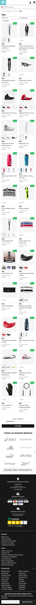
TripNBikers (22, 587)
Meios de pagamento (7, 561)
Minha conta (5, 537)
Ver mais (18, 426)
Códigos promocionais (8, 545)
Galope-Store (5, 583)
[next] (35, 451)
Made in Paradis (23, 571)
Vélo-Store (22, 589)
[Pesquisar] (6, 7)
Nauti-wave (22, 573)
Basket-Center (5, 571)
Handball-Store (5, 585)
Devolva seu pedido (18, 515)
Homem (16, 11)
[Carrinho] (34, 2)
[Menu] (2, 7)
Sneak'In (21, 579)
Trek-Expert (22, 585)
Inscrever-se (27, 602)
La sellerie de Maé (6, 589)
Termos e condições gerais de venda (12, 555)
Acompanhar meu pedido (8, 541)
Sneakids (21, 581)
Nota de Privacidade (7, 565)
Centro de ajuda (6, 539)
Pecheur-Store (23, 575)
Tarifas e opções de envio (8, 563)
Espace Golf (5, 579)
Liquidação (9, 11)
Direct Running (5, 575)
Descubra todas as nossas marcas (18, 470)
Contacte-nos (18, 484)
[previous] (1, 451)
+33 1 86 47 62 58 (18, 489)
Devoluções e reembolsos (9, 557)
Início (3, 11)
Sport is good (23, 583)
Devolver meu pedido (7, 543)
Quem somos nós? (6, 551)
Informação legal (6, 559)
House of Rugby (6, 587)
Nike (3, 44)
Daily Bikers (5, 573)
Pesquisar (10, 7)
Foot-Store (4, 581)
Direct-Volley (5, 577)
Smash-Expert (23, 577)
